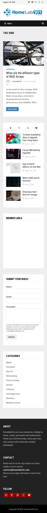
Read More (12, 109)
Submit (11, 337)
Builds (9, 362)
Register (32, 253)
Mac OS (9, 371)
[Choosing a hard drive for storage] (13, 192)
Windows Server (13, 402)
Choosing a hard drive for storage (29, 193)
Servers (9, 384)
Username (10, 225)
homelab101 (17, 81)
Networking (11, 375)
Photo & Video (12, 380)
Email (9, 297)
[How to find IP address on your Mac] (13, 164)
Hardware (10, 69)
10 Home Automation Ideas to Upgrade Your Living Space (31, 137)
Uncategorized (13, 393)
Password (10, 236)
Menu (9, 23)
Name (9, 286)
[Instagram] (39, 1)
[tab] (10, 128)
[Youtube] (32, 1)
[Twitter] (36, 1)
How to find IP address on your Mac (31, 165)
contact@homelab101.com (16, 469)
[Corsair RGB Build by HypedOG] (13, 150)
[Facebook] (29, 1)
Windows (10, 398)
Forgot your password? (23, 260)
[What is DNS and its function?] (13, 178)
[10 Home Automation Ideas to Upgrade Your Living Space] (13, 135)
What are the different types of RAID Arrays (23, 74)
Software (10, 389)
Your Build (11, 307)
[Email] (42, 1)
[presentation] (10, 128)
